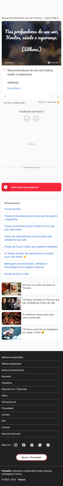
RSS (4, 421)
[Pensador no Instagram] (15, 445)
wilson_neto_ (19, 103)
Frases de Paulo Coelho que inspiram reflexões (30, 246)
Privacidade (7, 408)
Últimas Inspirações (11, 363)
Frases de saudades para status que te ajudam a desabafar (31, 217)
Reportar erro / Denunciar (14, 389)
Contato (6, 414)
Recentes (6, 376)
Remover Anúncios (11, 433)
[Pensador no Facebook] (24, 445)
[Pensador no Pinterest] (32, 445)
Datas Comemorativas (13, 370)
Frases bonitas (12, 209)
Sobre (4, 395)
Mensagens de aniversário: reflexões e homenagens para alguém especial (25, 265)
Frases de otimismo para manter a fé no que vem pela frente (29, 228)
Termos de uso (9, 402)
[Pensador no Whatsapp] (40, 445)
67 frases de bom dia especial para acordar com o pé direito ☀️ (28, 255)
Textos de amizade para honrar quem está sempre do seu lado (28, 238)
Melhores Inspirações (12, 357)
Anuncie (6, 427)
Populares (7, 383)
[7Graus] (21, 479)
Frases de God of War (16, 274)
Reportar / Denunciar (47, 102)
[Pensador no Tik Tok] (48, 445)
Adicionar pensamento (25, 187)
